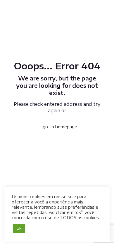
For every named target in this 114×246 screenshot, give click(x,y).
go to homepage (60, 126)
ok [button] (19, 228)
